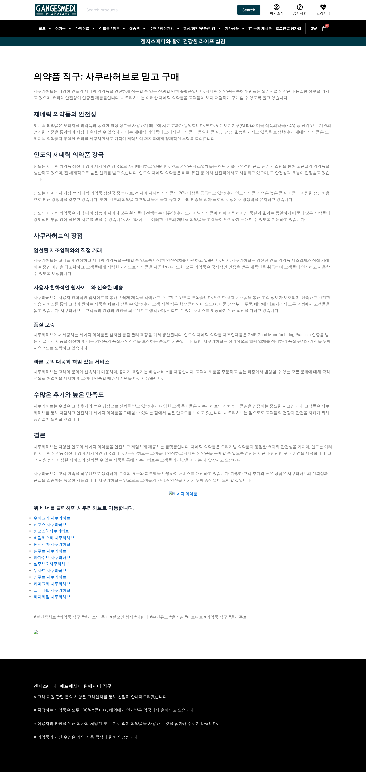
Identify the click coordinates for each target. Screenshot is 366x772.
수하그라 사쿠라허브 (52, 518)
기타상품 (232, 28)
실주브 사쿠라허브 (50, 551)
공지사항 (300, 13)
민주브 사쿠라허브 (50, 577)
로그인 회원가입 (288, 28)
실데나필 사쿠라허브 (52, 590)
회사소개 (277, 13)
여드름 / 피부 (109, 28)
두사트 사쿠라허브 (50, 570)
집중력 (134, 28)
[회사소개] (277, 7)
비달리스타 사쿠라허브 (54, 537)
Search (248, 9)
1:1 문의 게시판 (260, 28)
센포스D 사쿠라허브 (51, 531)
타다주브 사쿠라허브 (52, 557)
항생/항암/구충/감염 (199, 28)
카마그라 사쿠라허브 (52, 583)
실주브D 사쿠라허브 (51, 563)
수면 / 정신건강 (162, 28)
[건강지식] (323, 7)
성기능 (60, 28)
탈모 (42, 28)
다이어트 (82, 28)
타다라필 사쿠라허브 (52, 596)
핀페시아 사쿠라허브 (52, 544)
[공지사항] (300, 7)
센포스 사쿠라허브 (50, 524)
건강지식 (323, 13)
